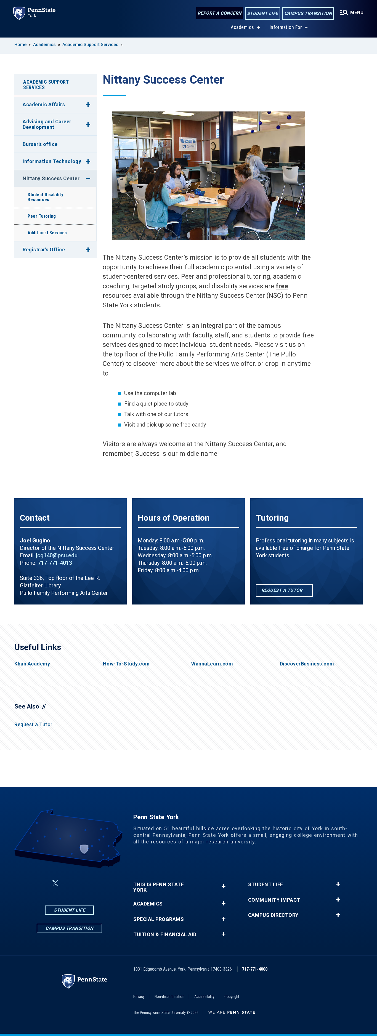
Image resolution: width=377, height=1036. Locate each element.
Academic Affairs (44, 104)
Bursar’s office (40, 144)
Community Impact (274, 900)
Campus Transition (308, 13)
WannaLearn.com (212, 664)
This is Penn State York (158, 887)
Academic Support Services (90, 44)
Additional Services (47, 232)
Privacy (139, 996)
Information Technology (52, 161)
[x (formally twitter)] (55, 883)
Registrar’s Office (44, 249)
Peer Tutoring (42, 216)
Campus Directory (273, 915)
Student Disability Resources (45, 197)
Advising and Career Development (47, 124)
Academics (242, 27)
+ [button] (223, 886)
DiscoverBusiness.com (307, 664)
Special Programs (158, 919)
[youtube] (97, 883)
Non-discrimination (169, 996)
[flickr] (83, 883)
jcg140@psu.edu (57, 555)
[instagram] (68, 883)
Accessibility (204, 996)
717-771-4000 (254, 969)
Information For (286, 27)
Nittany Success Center (51, 178)
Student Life (262, 13)
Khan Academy (32, 664)
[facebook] (42, 883)
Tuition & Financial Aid (165, 934)
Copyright (231, 996)
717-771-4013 (55, 563)
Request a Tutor (33, 724)
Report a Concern (219, 13)
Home (20, 44)
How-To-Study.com (126, 664)
